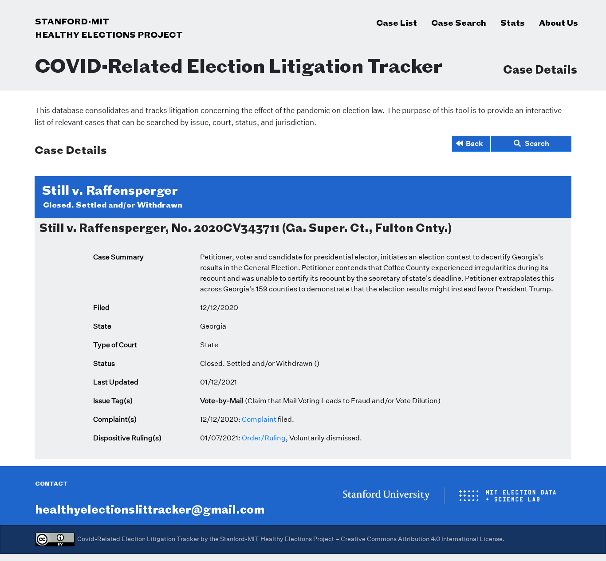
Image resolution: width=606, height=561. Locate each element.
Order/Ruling (264, 438)
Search (535, 143)
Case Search (458, 22)
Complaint (259, 419)
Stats (512, 22)
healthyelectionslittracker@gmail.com (149, 509)
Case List (396, 22)
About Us (558, 22)
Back (474, 143)
